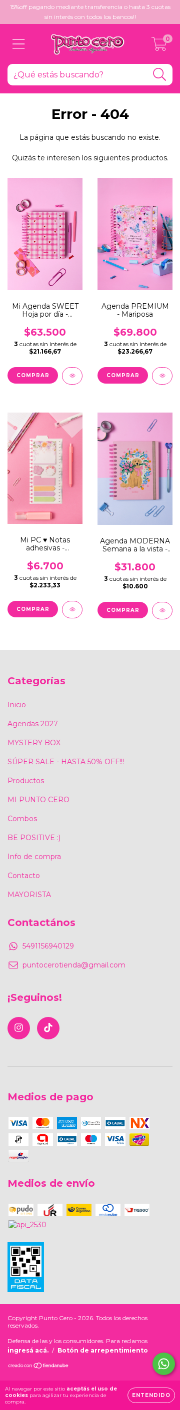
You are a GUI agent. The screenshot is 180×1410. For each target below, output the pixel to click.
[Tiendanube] (39, 1367)
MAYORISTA (29, 894)
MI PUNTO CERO (39, 799)
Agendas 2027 (33, 723)
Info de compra (34, 856)
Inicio (17, 704)
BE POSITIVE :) (34, 837)
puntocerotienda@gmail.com (74, 964)
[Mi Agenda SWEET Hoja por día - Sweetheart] (72, 376)
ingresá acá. (28, 1350)
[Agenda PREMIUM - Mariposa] (162, 376)
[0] (159, 46)
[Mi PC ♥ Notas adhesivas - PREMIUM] (72, 609)
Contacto (24, 875)
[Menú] (19, 44)
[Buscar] (160, 74)
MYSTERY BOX (34, 742)
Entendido (151, 1395)
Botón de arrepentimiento (103, 1350)
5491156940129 (48, 945)
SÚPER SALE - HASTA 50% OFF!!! (66, 761)
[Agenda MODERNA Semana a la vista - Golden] (162, 610)
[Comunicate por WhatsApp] (163, 1364)
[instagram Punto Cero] (19, 1028)
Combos (22, 818)
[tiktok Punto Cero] (48, 1028)
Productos (26, 780)
